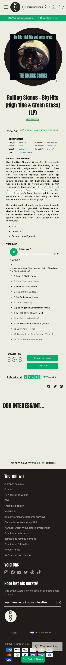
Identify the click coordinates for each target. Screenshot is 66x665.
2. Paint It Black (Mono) (25, 276)
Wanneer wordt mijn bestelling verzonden (27, 527)
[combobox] (34, 7)
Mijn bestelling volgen (16, 494)
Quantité (14, 354)
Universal (23, 149)
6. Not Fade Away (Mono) (26, 297)
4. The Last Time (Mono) (25, 286)
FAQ (6, 500)
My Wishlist (10, 511)
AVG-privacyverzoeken (17, 555)
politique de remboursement (20, 538)
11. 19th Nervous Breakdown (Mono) (31, 323)
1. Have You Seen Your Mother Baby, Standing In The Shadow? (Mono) (34, 270)
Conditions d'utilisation (16, 544)
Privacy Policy (12, 549)
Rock (21, 146)
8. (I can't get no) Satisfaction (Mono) (32, 308)
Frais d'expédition (14, 505)
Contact (8, 489)
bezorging (28, 18)
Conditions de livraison (16, 533)
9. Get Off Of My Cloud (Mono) (28, 313)
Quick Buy (43, 365)
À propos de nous (14, 483)
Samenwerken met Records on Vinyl (24, 516)
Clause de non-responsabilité (20, 522)
